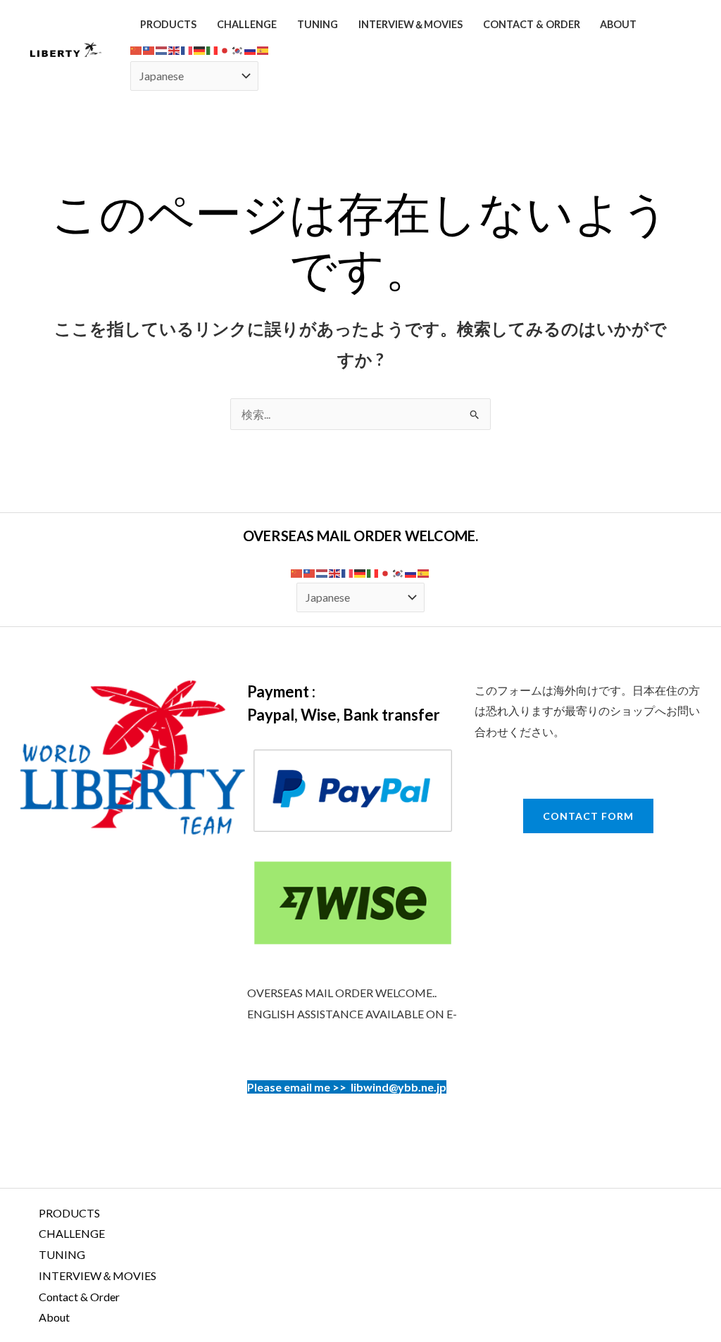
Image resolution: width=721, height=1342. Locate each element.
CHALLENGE (247, 24)
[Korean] (238, 49)
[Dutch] (162, 49)
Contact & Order (531, 24)
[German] (200, 49)
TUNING (317, 24)
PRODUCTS (168, 24)
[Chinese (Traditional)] (149, 49)
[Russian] (250, 49)
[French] (187, 49)
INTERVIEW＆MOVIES (410, 24)
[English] (174, 49)
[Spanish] (263, 49)
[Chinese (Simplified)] (136, 49)
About (618, 24)
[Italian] (212, 49)
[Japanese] (225, 49)
